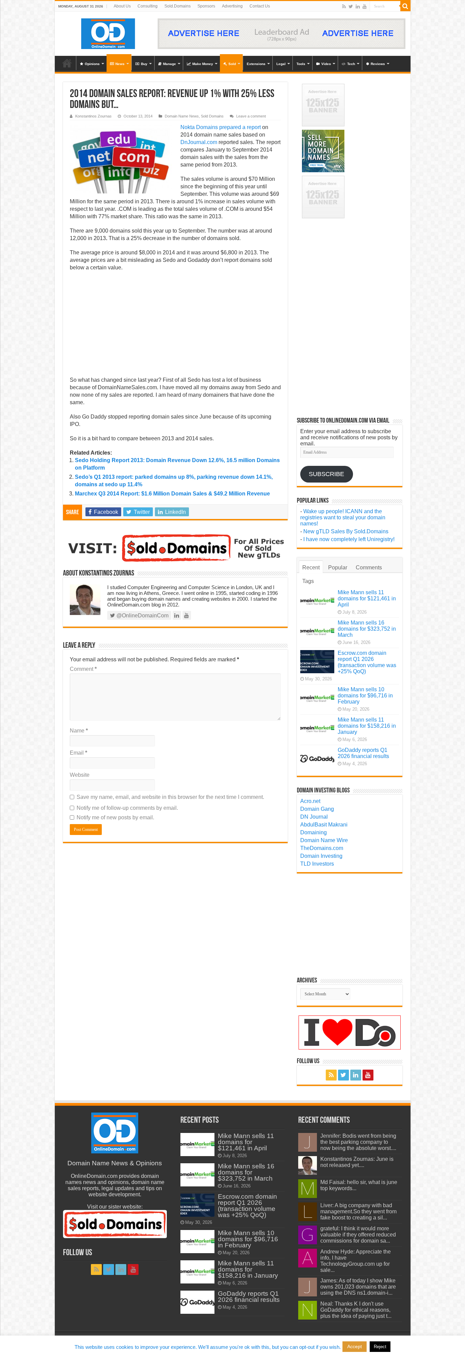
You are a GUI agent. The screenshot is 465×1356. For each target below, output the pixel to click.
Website (80, 775)
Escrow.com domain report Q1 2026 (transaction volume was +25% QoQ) (367, 662)
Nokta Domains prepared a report (220, 127)
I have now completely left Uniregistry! (349, 539)
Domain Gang (317, 809)
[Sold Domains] (175, 547)
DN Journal (314, 817)
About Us (122, 6)
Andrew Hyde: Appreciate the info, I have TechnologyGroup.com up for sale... (355, 1261)
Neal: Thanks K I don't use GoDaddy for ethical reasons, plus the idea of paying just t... (355, 1310)
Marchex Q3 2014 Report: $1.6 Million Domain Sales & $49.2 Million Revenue (172, 493)
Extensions (256, 64)
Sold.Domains (177, 6)
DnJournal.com (198, 142)
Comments (369, 567)
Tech (351, 64)
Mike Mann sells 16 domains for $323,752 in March (367, 629)
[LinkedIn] (357, 6)
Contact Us (260, 6)
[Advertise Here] (281, 33)
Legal (281, 64)
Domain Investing (321, 856)
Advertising (232, 6)
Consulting (148, 6)
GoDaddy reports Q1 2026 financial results (363, 753)
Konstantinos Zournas (93, 116)
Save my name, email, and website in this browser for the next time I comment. (170, 797)
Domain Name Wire (324, 840)
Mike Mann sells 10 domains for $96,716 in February (365, 696)
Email (78, 753)
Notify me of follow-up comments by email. (127, 808)
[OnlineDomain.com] (108, 32)
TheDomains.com (321, 848)
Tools (300, 64)
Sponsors (206, 6)
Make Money (202, 64)
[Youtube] (364, 6)
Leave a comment (251, 116)
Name (79, 731)
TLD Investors (317, 864)
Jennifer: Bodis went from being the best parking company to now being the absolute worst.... (358, 1142)
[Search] (405, 6)
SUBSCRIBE (326, 474)
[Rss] (344, 6)
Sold (232, 64)
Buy (144, 64)
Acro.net (310, 801)
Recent (311, 567)
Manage (169, 64)
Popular (337, 567)
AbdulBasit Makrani (324, 824)
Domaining (313, 832)
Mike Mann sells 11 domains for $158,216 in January (367, 726)
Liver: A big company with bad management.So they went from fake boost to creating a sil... (358, 1211)
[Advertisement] (175, 326)
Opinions (92, 64)
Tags (308, 581)
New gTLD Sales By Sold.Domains (345, 531)
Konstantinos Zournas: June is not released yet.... (357, 1162)
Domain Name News (182, 116)
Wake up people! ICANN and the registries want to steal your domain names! (342, 517)
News (120, 64)
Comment (83, 669)
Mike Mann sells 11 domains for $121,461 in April (367, 598)
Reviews (378, 64)
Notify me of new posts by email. (115, 817)
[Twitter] (351, 6)
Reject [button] (380, 1346)
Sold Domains (212, 116)
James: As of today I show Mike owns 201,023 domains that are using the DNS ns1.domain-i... (358, 1287)
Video (326, 64)
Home (67, 63)
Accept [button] (354, 1346)
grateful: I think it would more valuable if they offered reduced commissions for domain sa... (358, 1235)
